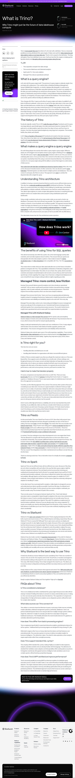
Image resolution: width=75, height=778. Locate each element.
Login (61, 6)
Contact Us (56, 6)
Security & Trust (47, 740)
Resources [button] (30, 6)
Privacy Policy (14, 775)
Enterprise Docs (57, 733)
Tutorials (55, 735)
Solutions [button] (24, 6)
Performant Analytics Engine (17, 750)
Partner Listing (37, 744)
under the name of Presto (51, 124)
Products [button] (19, 6)
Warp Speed (63, 334)
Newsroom (46, 737)
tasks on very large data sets (36, 55)
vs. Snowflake (37, 731)
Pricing (36, 6)
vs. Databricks (37, 733)
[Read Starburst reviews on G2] (63, 736)
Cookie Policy (11, 772)
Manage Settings (64, 774)
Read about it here (62, 1)
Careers (45, 733)
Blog (25, 734)
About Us (45, 731)
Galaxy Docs (56, 731)
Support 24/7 (56, 737)
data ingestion (25, 334)
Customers (46, 735)
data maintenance (34, 334)
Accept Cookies (51, 774)
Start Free (67, 6)
